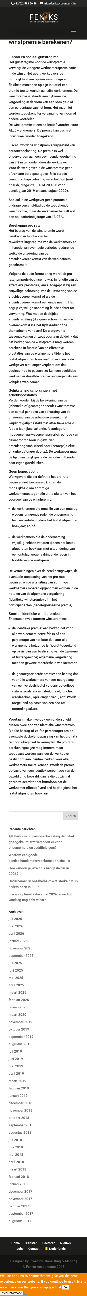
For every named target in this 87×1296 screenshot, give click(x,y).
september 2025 (21, 956)
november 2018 (20, 1110)
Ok (65, 1287)
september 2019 (21, 1037)
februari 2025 (19, 1000)
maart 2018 (17, 1169)
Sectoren (48, 1243)
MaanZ (70, 1261)
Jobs (20, 1248)
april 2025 (16, 985)
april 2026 (16, 934)
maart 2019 (17, 1081)
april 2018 (16, 1162)
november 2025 (20, 948)
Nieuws (65, 1243)
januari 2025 (18, 1007)
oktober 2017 (19, 1206)
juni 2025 (16, 970)
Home (15, 1243)
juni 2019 (16, 1059)
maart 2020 (17, 1015)
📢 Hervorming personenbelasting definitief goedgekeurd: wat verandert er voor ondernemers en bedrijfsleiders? (41, 842)
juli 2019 (15, 1051)
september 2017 (21, 1214)
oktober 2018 (19, 1118)
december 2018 (20, 1103)
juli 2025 (15, 963)
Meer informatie (12, 1293)
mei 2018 (16, 1155)
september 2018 (21, 1125)
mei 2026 (16, 926)
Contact (33, 1248)
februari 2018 (19, 1177)
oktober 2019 (19, 1029)
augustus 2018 (20, 1133)
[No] (25, 1294)
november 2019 (20, 1022)
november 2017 (20, 1199)
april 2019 (16, 1074)
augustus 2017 (20, 1221)
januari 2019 (18, 1096)
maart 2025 (17, 993)
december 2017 (20, 1191)
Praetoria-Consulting (45, 1261)
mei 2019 (16, 1066)
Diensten (31, 1243)
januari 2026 (18, 941)
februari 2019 (19, 1088)
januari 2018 (18, 1184)
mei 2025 (16, 978)
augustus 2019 (20, 1044)
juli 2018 (15, 1140)
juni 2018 (16, 1147)
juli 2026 (15, 919)
